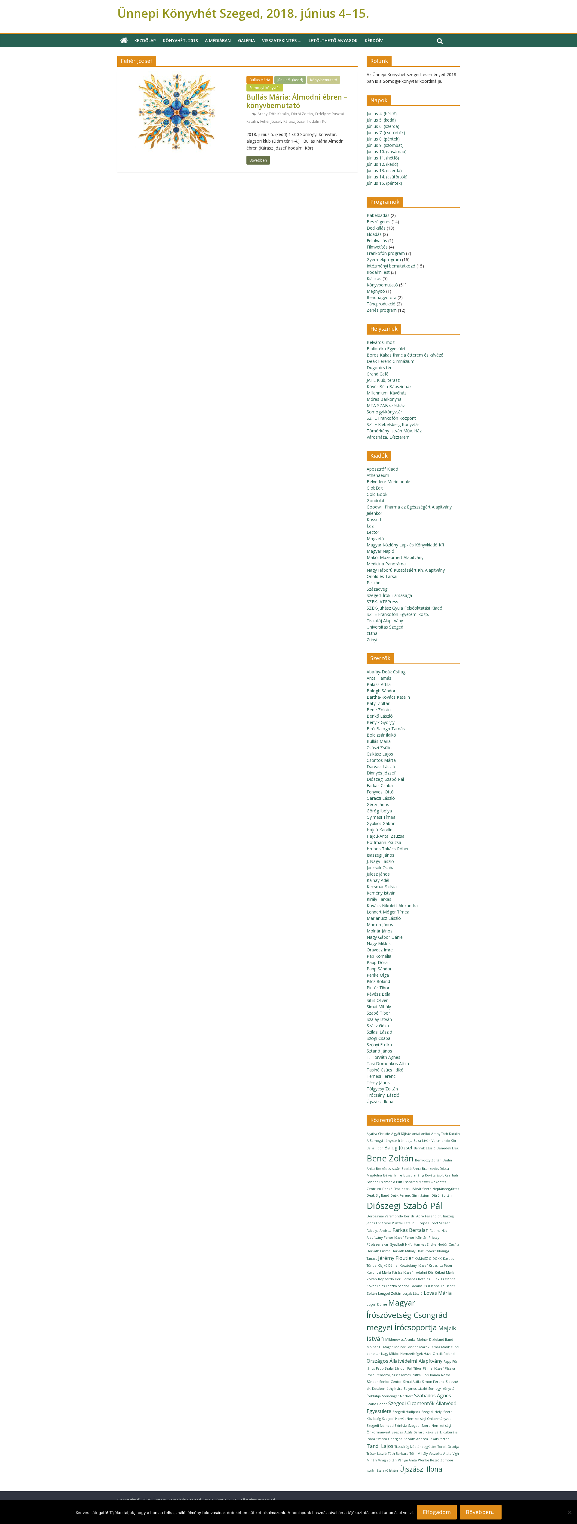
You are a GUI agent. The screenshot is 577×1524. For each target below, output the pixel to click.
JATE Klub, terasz (383, 380)
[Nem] (569, 1512)
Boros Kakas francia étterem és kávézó (405, 355)
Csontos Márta (381, 760)
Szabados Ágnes (432, 1395)
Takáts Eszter (439, 1439)
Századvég (377, 589)
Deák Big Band (378, 1195)
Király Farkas (379, 899)
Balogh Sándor (381, 691)
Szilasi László (379, 1032)
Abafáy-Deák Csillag (386, 672)
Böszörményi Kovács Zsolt (423, 1175)
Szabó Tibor (378, 1013)
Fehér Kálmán (416, 1237)
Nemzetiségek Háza (416, 1354)
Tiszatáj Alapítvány (385, 620)
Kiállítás (374, 278)
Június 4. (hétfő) (382, 113)
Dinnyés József (381, 773)
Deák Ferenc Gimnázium (390, 361)
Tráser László (377, 1453)
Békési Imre (392, 1175)
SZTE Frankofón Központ (391, 418)
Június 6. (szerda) (383, 126)
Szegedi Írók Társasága (389, 595)
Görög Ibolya (379, 811)
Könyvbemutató (323, 79)
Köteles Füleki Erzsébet (436, 1279)
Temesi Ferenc (381, 1076)
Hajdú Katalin (379, 830)
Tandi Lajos (380, 1446)
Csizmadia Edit (390, 1182)
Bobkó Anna (411, 1169)
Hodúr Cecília (448, 1244)
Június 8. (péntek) (383, 139)
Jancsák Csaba (381, 867)
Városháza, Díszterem (388, 437)
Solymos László (415, 1388)
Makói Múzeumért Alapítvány (395, 557)
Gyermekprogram (384, 259)
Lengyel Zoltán (389, 1293)
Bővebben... (481, 1512)
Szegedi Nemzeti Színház (387, 1426)
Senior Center (390, 1382)
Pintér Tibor (378, 988)
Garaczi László (381, 798)
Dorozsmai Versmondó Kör (388, 1216)
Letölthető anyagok (333, 40)
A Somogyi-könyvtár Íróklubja (389, 1141)
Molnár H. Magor (380, 1347)
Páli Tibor (414, 1368)
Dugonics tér (379, 367)
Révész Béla (378, 994)
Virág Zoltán (387, 1460)
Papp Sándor (379, 969)
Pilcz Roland (378, 981)
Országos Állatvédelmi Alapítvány (404, 1361)
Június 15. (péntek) (384, 183)
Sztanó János (379, 1051)
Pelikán (373, 583)
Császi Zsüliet (380, 747)
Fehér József (270, 121)
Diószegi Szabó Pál (385, 779)
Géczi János (378, 804)
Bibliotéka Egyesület (386, 348)
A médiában (218, 40)
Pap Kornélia (379, 956)
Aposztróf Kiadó (382, 469)
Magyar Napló (380, 551)
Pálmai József (433, 1368)
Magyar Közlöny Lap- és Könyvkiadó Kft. (406, 545)
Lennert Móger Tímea (388, 912)
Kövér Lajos (376, 1286)
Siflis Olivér (377, 1000)
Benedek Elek (448, 1148)
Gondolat (376, 500)
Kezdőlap (145, 40)
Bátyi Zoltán (378, 703)
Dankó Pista (391, 1189)
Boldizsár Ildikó (381, 735)
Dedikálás (376, 228)
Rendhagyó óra (381, 297)
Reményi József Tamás (393, 1375)
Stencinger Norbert (397, 1396)
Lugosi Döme (377, 1304)
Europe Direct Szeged (433, 1223)
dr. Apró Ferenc (423, 1216)
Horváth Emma (378, 1251)
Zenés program (382, 310)
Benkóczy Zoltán (428, 1160)
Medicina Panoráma (386, 564)
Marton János (380, 924)
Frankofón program (386, 253)
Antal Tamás (379, 678)
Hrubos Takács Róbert (388, 849)
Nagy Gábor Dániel (385, 937)
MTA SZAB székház (386, 405)
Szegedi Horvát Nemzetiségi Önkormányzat (416, 1419)
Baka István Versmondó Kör (435, 1141)
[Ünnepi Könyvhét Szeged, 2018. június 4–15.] (124, 40)
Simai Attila (412, 1382)
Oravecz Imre (380, 950)
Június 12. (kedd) (382, 164)
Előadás (374, 234)
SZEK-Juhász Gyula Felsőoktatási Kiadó (404, 608)
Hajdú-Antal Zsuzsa (386, 836)
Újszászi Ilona (380, 1101)
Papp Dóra (377, 962)
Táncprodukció (381, 304)
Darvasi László (381, 766)
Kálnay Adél (378, 880)
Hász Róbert (426, 1251)
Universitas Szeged (385, 627)
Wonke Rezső (428, 1460)
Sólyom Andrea (416, 1439)
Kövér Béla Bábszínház (389, 386)
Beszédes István (388, 1169)
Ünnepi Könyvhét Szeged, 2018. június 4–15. (243, 13)
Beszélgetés (378, 221)
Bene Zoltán (379, 710)
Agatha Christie (378, 1134)
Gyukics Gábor (381, 823)
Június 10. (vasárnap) (387, 151)
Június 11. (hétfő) (383, 158)
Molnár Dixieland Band (435, 1339)
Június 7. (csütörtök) (386, 132)
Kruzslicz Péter (441, 1265)
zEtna (372, 633)
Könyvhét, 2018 (180, 40)
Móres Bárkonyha (384, 399)
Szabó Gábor (377, 1404)
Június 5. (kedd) (290, 79)
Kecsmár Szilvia (382, 886)
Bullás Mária (259, 79)
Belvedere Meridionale (388, 481)
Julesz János (378, 874)
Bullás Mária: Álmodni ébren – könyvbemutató (296, 101)
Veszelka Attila (440, 1453)
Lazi (370, 526)
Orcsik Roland (444, 1354)
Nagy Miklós (379, 943)
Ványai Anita (407, 1460)
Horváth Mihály (403, 1251)
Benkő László (380, 716)
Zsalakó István (387, 1470)
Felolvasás (377, 240)
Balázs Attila (379, 684)
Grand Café (378, 374)
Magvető (375, 538)
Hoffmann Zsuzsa (384, 842)
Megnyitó (376, 291)
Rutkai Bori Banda (426, 1375)
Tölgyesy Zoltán (382, 1089)
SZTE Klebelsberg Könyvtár (393, 424)
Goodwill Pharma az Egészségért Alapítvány (409, 507)
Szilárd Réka (423, 1432)
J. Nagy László (380, 861)
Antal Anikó (421, 1134)
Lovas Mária (438, 1293)
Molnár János (379, 931)
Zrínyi (372, 639)
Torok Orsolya (448, 1447)
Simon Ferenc (433, 1382)
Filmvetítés (377, 247)
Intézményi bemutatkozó (391, 266)
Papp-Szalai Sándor (391, 1368)
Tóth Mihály (419, 1453)
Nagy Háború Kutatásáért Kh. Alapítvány (406, 570)
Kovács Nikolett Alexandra (392, 905)
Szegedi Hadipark (406, 1412)
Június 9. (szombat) (385, 145)
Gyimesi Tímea (381, 817)
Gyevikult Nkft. (401, 1244)
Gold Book (377, 494)
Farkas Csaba (380, 785)
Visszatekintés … (281, 40)
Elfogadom (437, 1512)
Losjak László (412, 1293)
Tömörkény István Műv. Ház (394, 431)
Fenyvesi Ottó (380, 792)
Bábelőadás (378, 215)
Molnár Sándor (406, 1347)
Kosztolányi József (414, 1265)
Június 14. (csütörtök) (387, 177)
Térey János (378, 1082)
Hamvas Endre (425, 1244)
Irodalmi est (378, 272)
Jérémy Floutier (396, 1258)
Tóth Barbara (398, 1453)
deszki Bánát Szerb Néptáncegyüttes (430, 1189)
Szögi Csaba (378, 1038)
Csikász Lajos (380, 754)
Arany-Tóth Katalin (273, 113)
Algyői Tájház (401, 1134)
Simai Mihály (379, 1006)
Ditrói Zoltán (302, 113)
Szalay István (379, 1019)
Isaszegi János (380, 855)
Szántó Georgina (389, 1439)
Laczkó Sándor (397, 1286)
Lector (373, 532)
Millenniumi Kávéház (386, 393)
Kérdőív (374, 40)
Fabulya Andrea (379, 1231)
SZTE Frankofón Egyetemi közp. (398, 614)
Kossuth (375, 519)
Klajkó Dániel (388, 1265)
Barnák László (424, 1148)
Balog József (398, 1147)
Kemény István (381, 893)
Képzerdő (386, 1279)
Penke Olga (378, 975)
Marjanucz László (384, 918)
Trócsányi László (383, 1095)
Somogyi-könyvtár (264, 87)
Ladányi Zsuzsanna (425, 1286)
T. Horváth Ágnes (383, 1057)
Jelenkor (374, 513)
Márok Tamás (429, 1347)
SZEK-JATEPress (382, 601)
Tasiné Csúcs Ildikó (385, 1070)
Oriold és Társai (382, 576)
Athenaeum (378, 475)
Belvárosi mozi (381, 342)
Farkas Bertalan (410, 1230)
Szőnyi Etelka (379, 1044)
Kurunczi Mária (379, 1272)
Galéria (246, 40)
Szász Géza (378, 1025)
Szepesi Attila (402, 1432)
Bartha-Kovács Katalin (388, 697)
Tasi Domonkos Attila (388, 1063)
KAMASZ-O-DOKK (428, 1259)
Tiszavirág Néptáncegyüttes (415, 1447)
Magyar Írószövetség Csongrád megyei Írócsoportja (407, 1315)
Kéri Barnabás (406, 1279)
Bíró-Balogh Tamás (386, 728)
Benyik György (381, 722)
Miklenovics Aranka (400, 1339)
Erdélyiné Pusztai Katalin (395, 1223)
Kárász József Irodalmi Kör (305, 121)
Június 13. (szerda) (384, 170)
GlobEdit (375, 488)
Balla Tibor (375, 1148)
